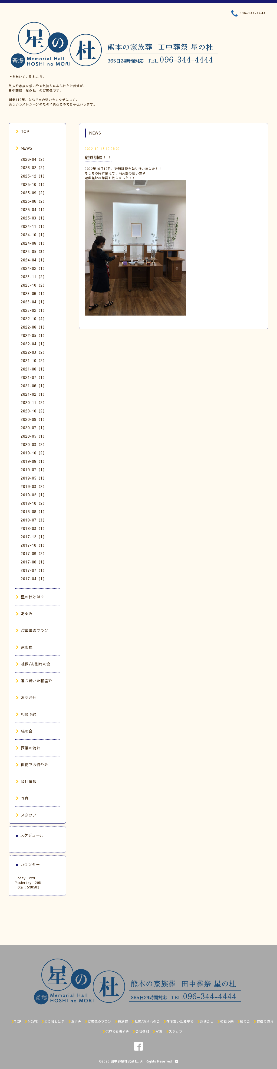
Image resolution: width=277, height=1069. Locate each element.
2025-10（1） (34, 184)
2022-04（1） (34, 343)
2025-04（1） (34, 209)
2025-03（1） (34, 218)
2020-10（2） (34, 411)
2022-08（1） (34, 327)
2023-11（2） (34, 276)
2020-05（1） (34, 436)
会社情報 (29, 781)
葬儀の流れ (30, 747)
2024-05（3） (34, 251)
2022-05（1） (34, 335)
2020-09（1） (34, 419)
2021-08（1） (34, 369)
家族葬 (26, 647)
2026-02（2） (34, 167)
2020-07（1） (34, 427)
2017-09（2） (34, 553)
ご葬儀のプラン (34, 630)
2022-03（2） (34, 352)
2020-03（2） (34, 444)
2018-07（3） (34, 520)
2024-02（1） (34, 268)
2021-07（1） (34, 377)
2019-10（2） (34, 452)
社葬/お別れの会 (36, 664)
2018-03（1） (34, 528)
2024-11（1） (34, 226)
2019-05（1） (34, 478)
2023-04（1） (34, 301)
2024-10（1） (34, 234)
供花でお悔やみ (34, 764)
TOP (25, 131)
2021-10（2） (34, 360)
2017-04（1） (34, 578)
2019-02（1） (34, 494)
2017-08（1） (34, 562)
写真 (25, 798)
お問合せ (29, 697)
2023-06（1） (34, 293)
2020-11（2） (34, 402)
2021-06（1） (34, 385)
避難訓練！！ (98, 157)
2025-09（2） (34, 192)
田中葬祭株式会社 (124, 1061)
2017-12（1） (34, 536)
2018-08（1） (34, 511)
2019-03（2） (34, 486)
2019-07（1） (34, 469)
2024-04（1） (34, 260)
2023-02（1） (34, 310)
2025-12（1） (34, 176)
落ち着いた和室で (36, 680)
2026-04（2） (34, 159)
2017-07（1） (34, 570)
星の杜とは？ (32, 596)
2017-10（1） (34, 545)
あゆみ (26, 613)
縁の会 (26, 731)
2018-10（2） (34, 503)
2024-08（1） (34, 243)
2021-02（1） (34, 394)
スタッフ (29, 815)
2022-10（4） (34, 318)
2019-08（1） (34, 461)
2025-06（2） (34, 201)
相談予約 (29, 714)
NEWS (26, 148)
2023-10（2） (34, 285)
